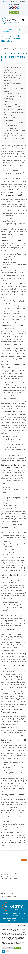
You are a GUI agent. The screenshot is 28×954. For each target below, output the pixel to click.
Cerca (2, 857)
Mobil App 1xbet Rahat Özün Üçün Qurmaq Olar (14, 96)
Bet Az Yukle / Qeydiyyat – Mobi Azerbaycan (13, 93)
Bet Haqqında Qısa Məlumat (10, 77)
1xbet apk (6, 44)
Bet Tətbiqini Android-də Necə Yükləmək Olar (13, 75)
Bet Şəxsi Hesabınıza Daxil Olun (11, 133)
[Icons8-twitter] (18, 7)
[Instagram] (12, 7)
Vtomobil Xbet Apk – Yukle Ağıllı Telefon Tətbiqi (14, 130)
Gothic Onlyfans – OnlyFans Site (8, 882)
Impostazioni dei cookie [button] (8, 947)
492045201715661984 (6, 876)
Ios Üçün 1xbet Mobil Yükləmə (10, 132)
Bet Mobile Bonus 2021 (9, 98)
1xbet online (3, 237)
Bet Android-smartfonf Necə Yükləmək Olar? (13, 103)
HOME (3, 28)
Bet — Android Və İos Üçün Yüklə (11, 72)
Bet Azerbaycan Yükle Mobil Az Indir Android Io (14, 88)
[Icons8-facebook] (10, 7)
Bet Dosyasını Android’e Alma (10, 95)
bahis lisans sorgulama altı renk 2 (8, 883)
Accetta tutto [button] (18, 947)
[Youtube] (15, 7)
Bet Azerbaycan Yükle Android (10, 104)
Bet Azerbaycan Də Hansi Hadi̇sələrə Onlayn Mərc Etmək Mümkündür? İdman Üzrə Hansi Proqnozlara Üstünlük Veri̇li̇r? (13, 124)
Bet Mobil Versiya (7, 82)
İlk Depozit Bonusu (8, 86)
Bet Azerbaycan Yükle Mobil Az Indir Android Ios (14, 74)
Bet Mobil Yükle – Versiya (9, 70)
